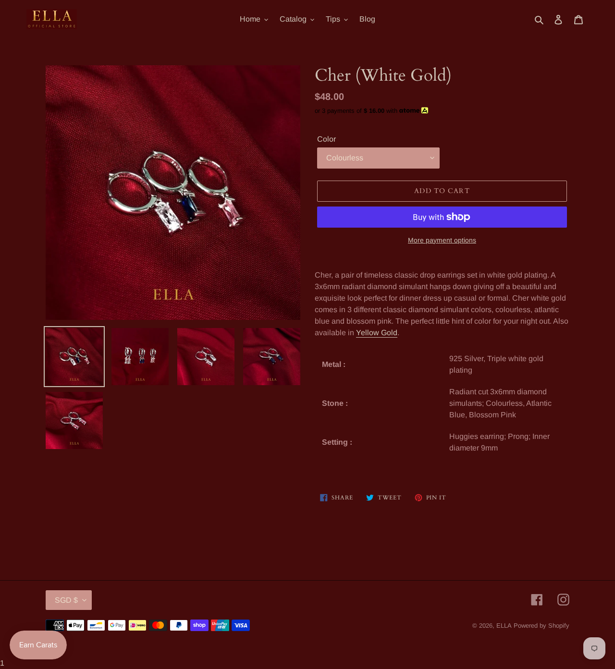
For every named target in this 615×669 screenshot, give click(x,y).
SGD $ (66, 600)
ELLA (504, 625)
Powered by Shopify (541, 625)
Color (326, 139)
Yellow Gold (376, 332)
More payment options (442, 240)
